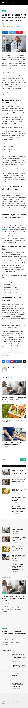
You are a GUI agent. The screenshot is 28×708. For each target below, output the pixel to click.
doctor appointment (7, 352)
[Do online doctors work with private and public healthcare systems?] (14, 43)
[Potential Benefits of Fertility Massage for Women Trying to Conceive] (14, 388)
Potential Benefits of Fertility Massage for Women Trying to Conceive (19, 472)
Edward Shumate (10, 24)
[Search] (25, 2)
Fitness (4, 628)
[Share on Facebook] (5, 32)
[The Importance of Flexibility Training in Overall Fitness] (6, 685)
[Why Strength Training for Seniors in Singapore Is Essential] (6, 482)
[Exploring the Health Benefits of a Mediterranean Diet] (6, 676)
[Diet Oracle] (14, 2)
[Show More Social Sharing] (24, 32)
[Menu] (3, 2)
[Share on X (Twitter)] (12, 32)
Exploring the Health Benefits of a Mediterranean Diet (17, 675)
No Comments (19, 26)
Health (4, 11)
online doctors (6, 355)
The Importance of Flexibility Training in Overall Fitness (17, 685)
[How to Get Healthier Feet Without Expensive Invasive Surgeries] (14, 434)
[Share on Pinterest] (19, 32)
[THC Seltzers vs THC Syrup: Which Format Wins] (14, 411)
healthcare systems (19, 352)
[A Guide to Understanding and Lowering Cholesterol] (6, 667)
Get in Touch (10, 698)
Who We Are (18, 698)
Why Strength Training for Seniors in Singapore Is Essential (19, 481)
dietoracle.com (5, 703)
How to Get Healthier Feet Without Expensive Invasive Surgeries (19, 499)
